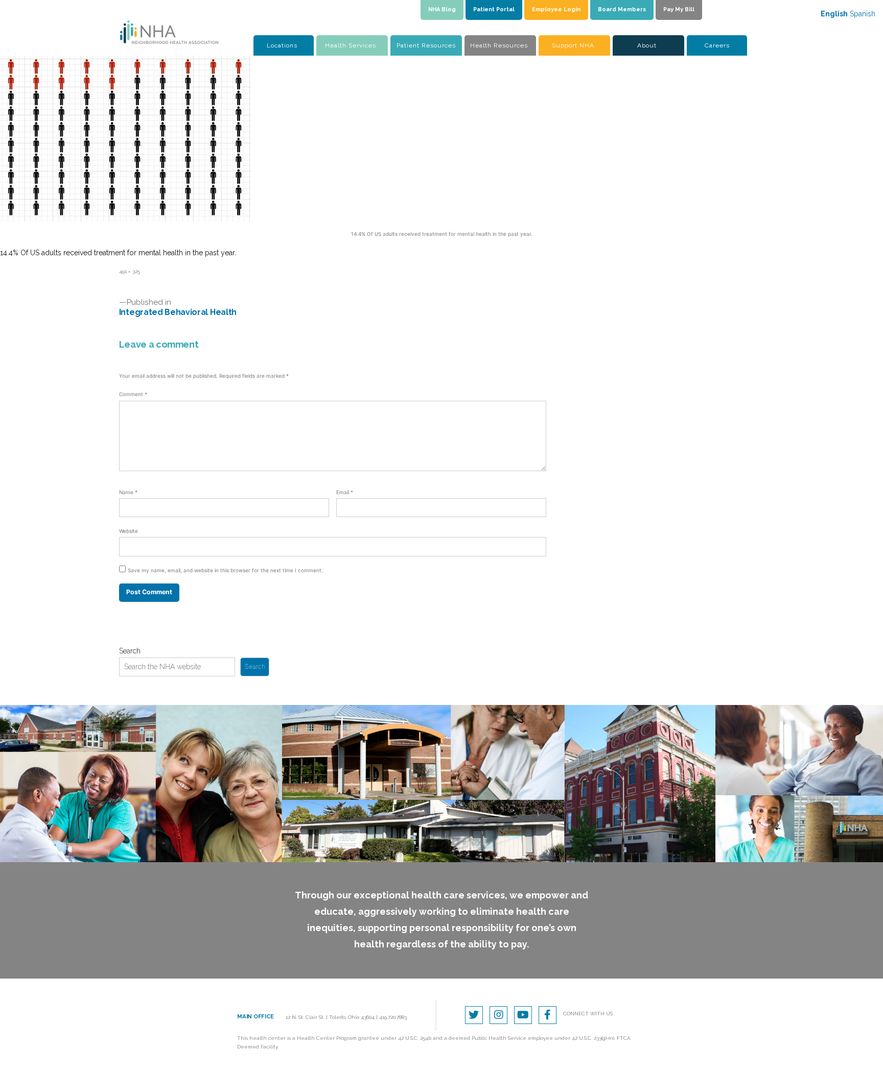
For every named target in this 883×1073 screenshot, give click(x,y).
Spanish (862, 14)
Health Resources (499, 45)
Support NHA (573, 45)
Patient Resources (426, 45)
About (647, 45)
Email (344, 492)
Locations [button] (282, 45)
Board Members (622, 9)
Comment (133, 394)
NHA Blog (442, 9)
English (834, 14)
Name (128, 492)
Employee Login (556, 9)
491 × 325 (129, 271)
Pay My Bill (678, 9)
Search (130, 651)
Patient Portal (494, 9)
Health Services (350, 45)
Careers (717, 45)
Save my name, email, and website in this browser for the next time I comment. (225, 570)
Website (128, 531)
